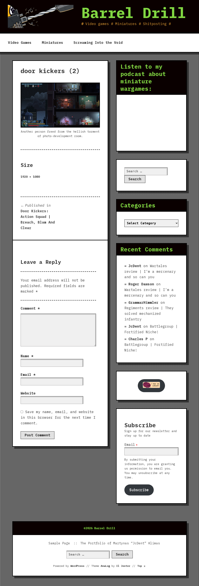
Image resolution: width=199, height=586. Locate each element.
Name (27, 356)
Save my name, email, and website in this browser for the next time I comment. (58, 417)
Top (141, 566)
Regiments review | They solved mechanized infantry (149, 313)
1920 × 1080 (30, 177)
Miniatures (52, 42)
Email (28, 374)
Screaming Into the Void (98, 42)
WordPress (77, 566)
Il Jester (123, 566)
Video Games (19, 42)
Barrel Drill (133, 12)
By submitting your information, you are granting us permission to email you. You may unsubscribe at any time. (149, 468)
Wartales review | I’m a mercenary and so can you (150, 271)
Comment (30, 308)
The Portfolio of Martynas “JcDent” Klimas (120, 543)
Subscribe (139, 490)
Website (28, 393)
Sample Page (59, 543)
